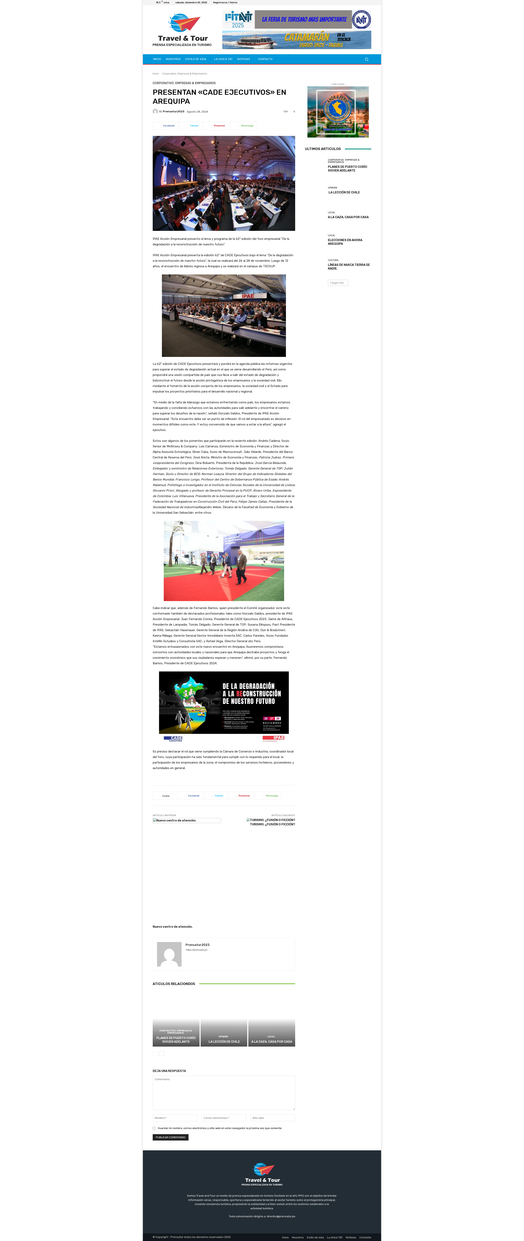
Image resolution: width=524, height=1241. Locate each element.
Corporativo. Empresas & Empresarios (184, 73)
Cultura (333, 260)
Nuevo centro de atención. (173, 926)
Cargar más (337, 282)
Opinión (223, 1037)
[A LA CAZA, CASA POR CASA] (271, 1019)
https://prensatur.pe (196, 950)
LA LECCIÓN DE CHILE (224, 1042)
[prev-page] (155, 1053)
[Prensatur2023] (156, 111)
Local (271, 1037)
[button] (366, 59)
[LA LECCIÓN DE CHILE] (224, 1019)
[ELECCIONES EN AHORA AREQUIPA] (315, 240)
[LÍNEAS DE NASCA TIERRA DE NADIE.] (315, 265)
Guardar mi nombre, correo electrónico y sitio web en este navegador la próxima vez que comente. (220, 1128)
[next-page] (161, 1053)
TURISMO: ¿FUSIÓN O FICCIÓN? (272, 824)
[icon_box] (241, 3)
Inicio (156, 73)
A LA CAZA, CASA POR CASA (271, 1042)
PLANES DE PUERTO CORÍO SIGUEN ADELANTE (176, 1040)
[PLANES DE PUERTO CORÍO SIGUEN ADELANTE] (176, 1019)
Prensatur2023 (173, 111)
